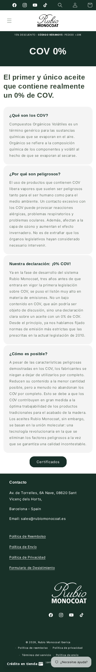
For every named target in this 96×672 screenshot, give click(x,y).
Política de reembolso (33, 647)
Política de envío (67, 655)
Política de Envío (23, 547)
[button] (60, 5)
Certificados (48, 462)
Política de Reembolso (27, 536)
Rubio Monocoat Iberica (54, 642)
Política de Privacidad (27, 557)
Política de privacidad (67, 647)
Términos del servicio (36, 655)
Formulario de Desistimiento (32, 568)
